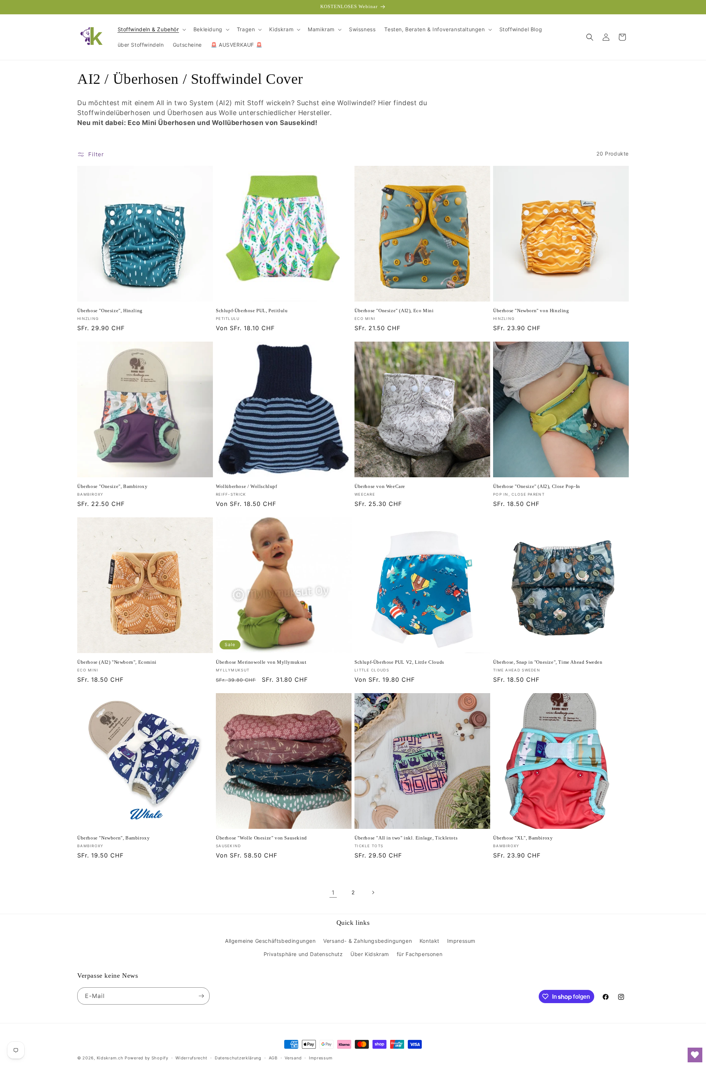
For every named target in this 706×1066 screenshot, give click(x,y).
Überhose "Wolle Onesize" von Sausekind (261, 838)
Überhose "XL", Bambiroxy (523, 838)
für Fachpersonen (420, 954)
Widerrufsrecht (191, 1057)
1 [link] (333, 892)
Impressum (461, 941)
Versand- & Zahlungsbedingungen (367, 941)
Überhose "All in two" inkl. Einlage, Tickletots (405, 838)
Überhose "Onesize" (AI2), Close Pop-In (536, 486)
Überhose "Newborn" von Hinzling (531, 310)
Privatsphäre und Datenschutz (303, 954)
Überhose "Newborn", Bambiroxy (113, 838)
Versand (293, 1057)
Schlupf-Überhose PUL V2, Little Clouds (399, 662)
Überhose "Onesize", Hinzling (110, 310)
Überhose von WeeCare (379, 486)
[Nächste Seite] (373, 892)
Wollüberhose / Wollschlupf (246, 486)
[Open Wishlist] (695, 1055)
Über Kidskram (369, 954)
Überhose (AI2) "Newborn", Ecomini (117, 662)
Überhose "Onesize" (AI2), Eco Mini (394, 310)
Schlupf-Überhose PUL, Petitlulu (252, 310)
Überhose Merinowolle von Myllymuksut (261, 662)
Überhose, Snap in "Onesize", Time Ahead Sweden (548, 662)
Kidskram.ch (110, 1057)
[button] (151, 29)
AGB (273, 1057)
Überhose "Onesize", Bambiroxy (112, 486)
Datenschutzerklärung (238, 1057)
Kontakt (429, 941)
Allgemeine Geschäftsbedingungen (270, 941)
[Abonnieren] (201, 996)
